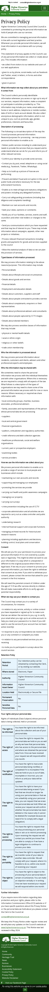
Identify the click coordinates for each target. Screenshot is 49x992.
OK (25, 990)
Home (3, 14)
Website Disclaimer (10, 978)
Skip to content (13, 2)
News (4, 960)
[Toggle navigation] (44, 8)
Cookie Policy (7, 972)
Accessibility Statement (12, 969)
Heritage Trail (8, 957)
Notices (5, 963)
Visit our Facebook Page (15, 983)
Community (7, 954)
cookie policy (41, 986)
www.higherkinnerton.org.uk (13, 927)
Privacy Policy (7, 975)
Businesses (7, 966)
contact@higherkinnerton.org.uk (30, 2)
